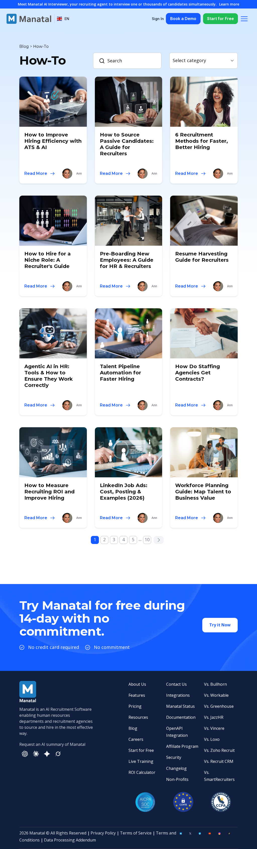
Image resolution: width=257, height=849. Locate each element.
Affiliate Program (182, 746)
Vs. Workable (216, 695)
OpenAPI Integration (177, 732)
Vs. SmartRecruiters (219, 776)
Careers (135, 739)
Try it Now (220, 625)
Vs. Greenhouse (219, 706)
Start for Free (220, 18)
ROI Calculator (141, 772)
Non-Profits (177, 779)
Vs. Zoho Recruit (219, 750)
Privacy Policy (103, 833)
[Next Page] (159, 540)
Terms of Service (136, 833)
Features (136, 695)
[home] (29, 19)
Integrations (178, 695)
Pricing (135, 706)
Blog (132, 728)
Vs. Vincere (214, 728)
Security (173, 757)
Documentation (181, 717)
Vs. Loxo (212, 739)
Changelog (176, 768)
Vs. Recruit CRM (218, 761)
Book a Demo (183, 18)
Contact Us (176, 684)
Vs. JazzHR (213, 717)
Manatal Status (180, 706)
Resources (138, 717)
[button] (63, 19)
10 (147, 539)
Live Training (140, 761)
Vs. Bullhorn (215, 684)
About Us (137, 684)
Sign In (158, 19)
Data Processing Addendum (70, 840)
